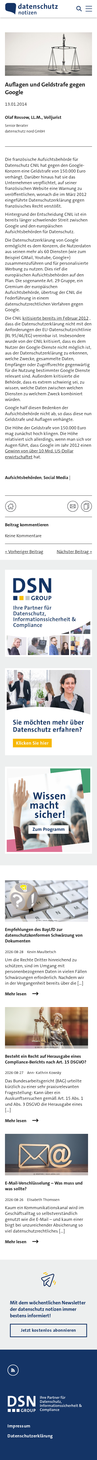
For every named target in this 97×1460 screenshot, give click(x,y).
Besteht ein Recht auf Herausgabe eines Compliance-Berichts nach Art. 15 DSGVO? (45, 1059)
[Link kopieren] (86, 506)
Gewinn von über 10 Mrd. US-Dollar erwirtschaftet (39, 454)
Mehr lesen (16, 994)
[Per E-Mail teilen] (72, 506)
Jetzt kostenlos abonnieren (48, 1330)
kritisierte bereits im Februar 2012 (55, 318)
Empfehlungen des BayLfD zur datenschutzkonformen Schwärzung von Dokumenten (44, 935)
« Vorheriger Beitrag (24, 552)
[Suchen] (79, 8)
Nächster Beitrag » (74, 552)
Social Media (56, 478)
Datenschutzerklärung (30, 1436)
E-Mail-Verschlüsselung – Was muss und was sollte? (44, 1186)
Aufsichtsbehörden (23, 478)
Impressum (19, 1426)
